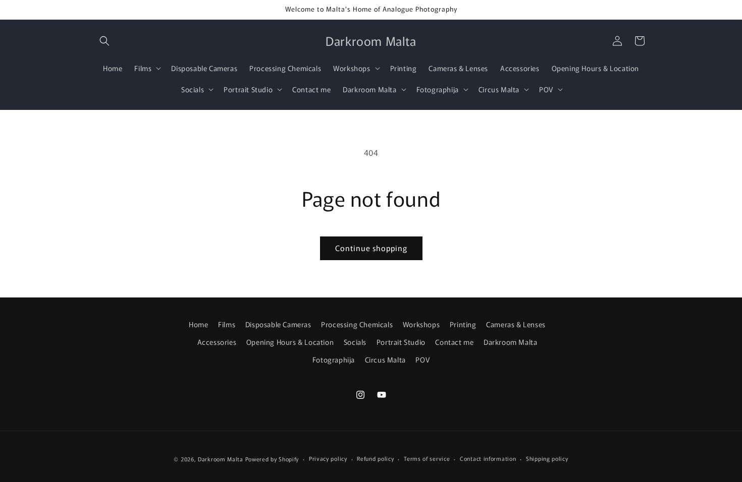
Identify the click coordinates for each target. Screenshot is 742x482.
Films (226, 324)
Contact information (488, 458)
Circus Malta (385, 359)
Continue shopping (371, 248)
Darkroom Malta (510, 342)
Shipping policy (547, 458)
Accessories (217, 342)
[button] (104, 41)
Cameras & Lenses (516, 324)
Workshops (421, 324)
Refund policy (375, 458)
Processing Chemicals (357, 324)
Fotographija (333, 359)
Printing (463, 324)
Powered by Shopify (272, 459)
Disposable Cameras (278, 324)
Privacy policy (328, 458)
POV (422, 359)
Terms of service (427, 458)
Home (198, 324)
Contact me (454, 342)
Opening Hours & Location (290, 342)
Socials (355, 342)
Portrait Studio (401, 342)
